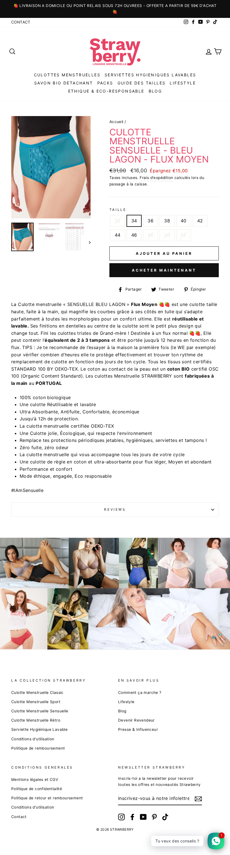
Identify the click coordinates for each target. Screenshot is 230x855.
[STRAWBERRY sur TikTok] (165, 817)
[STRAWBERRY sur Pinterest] (154, 817)
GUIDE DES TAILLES (142, 83)
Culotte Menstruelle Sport (35, 701)
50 (167, 235)
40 (184, 220)
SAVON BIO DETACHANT (63, 83)
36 (150, 220)
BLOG (155, 91)
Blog (122, 711)
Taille (118, 210)
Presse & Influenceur (138, 729)
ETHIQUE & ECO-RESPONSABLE (106, 91)
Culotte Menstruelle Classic (37, 692)
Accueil (116, 121)
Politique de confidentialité (36, 788)
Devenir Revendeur (136, 720)
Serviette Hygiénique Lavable (39, 729)
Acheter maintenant (164, 270)
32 (118, 220)
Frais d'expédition (156, 177)
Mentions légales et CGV (34, 779)
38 (167, 220)
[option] (115, 9)
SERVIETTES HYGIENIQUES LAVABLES (150, 74)
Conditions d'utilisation (32, 739)
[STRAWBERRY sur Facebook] (132, 817)
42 (200, 220)
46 (134, 235)
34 (134, 220)
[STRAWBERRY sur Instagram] (121, 817)
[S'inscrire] (198, 798)
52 (184, 235)
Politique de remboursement (38, 748)
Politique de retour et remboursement (47, 798)
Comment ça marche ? (140, 692)
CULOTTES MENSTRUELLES (67, 74)
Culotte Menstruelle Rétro (35, 720)
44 (118, 235)
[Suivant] (87, 242)
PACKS (105, 83)
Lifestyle (183, 83)
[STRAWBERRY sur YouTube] (143, 817)
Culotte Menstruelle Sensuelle (39, 711)
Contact (21, 22)
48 (150, 235)
